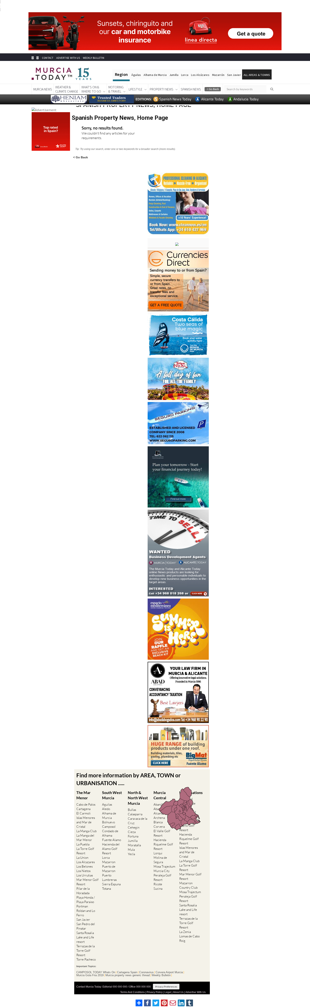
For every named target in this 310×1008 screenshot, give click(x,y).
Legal (167, 992)
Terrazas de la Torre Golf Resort (85, 950)
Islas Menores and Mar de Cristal (85, 822)
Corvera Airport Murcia (169, 972)
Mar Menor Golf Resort (87, 882)
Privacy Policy (155, 992)
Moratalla (134, 845)
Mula (131, 850)
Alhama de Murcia (155, 75)
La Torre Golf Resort (85, 851)
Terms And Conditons (132, 992)
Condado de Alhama (110, 833)
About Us (178, 992)
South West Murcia (112, 795)
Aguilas (107, 804)
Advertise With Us (195, 992)
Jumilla (173, 75)
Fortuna (133, 836)
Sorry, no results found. (102, 128)
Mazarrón (218, 75)
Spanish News (191, 89)
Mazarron (108, 862)
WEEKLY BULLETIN (93, 58)
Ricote (158, 884)
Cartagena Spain (127, 972)
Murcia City (162, 871)
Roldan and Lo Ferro (85, 913)
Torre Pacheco (86, 959)
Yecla (131, 854)
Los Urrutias (84, 875)
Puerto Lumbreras (109, 877)
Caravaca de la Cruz (137, 821)
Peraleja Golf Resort (162, 877)
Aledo (106, 809)
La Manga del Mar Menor (85, 837)
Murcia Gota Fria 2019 (90, 975)
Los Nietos (83, 871)
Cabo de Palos (85, 804)
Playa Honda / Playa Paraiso (85, 899)
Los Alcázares (200, 75)
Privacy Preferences (166, 986)
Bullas (132, 810)
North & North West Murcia (138, 797)
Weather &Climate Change (66, 89)
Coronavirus (146, 972)
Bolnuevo (108, 822)
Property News (161, 89)
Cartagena (83, 809)
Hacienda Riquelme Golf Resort (163, 844)
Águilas (136, 75)
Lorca (184, 75)
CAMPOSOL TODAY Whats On (95, 972)
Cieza (132, 832)
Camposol (109, 827)
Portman (82, 906)
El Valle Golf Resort (162, 833)
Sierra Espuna (111, 884)
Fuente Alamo (111, 840)
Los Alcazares (85, 862)
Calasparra (135, 814)
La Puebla (82, 844)
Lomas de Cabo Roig (189, 938)
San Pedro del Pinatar (85, 926)
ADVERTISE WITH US (68, 58)
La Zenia (185, 932)
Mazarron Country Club (188, 885)
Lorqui (158, 853)
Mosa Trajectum (164, 866)
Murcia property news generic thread (127, 975)
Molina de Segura (160, 860)
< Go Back (80, 157)
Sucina (158, 889)
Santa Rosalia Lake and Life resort (85, 937)
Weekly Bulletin (161, 975)
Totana (106, 889)
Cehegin (133, 827)
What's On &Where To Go (91, 89)
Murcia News (42, 89)
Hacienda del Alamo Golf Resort (111, 848)
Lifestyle (135, 89)
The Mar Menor (83, 795)
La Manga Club (86, 831)
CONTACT (47, 58)
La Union (82, 858)
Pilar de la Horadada (83, 891)
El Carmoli (83, 813)
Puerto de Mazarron (108, 868)
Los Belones (84, 866)
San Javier (234, 75)
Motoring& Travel (116, 89)
